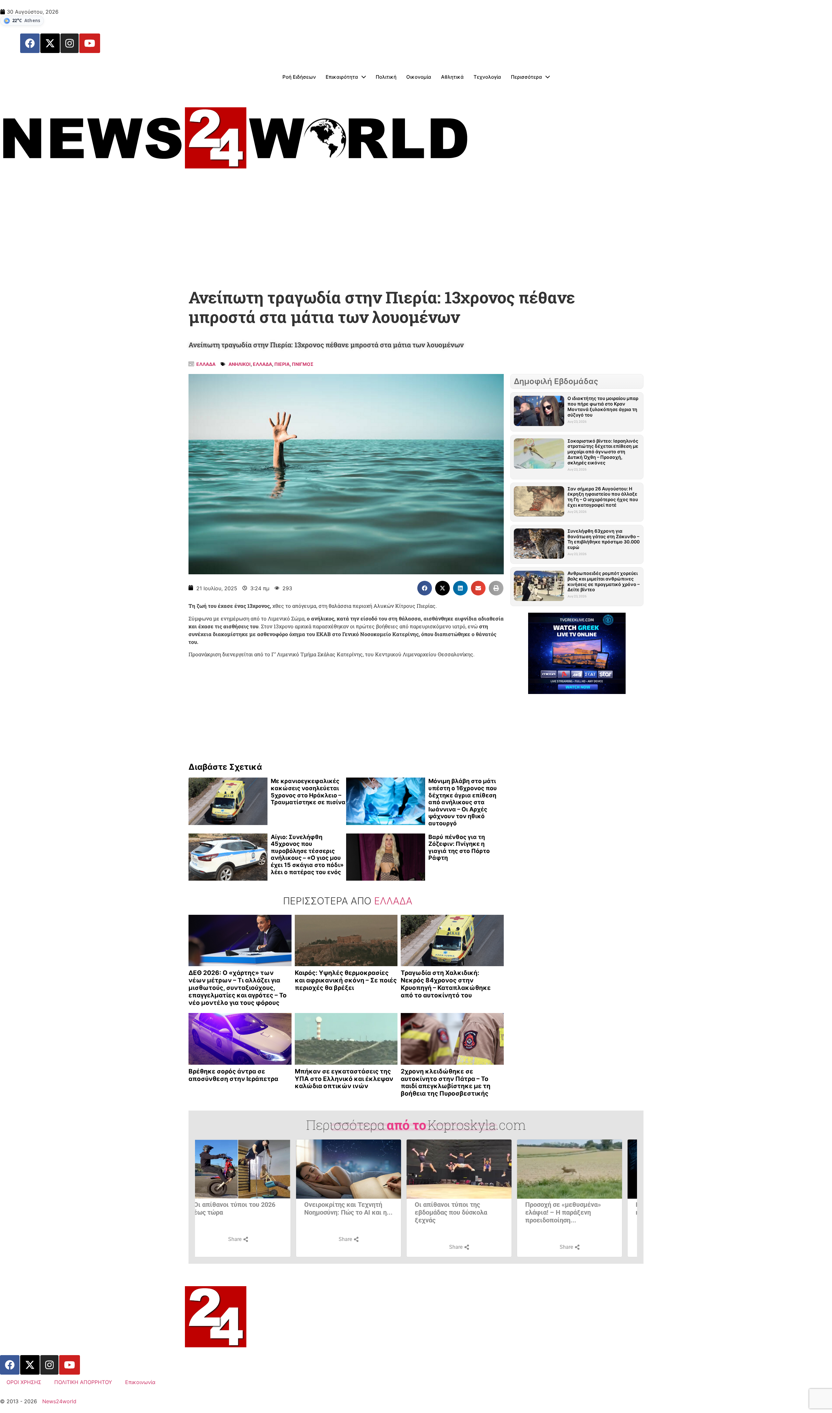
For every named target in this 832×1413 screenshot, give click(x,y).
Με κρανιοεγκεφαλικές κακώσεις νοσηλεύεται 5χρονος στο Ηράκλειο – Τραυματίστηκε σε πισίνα (308, 792)
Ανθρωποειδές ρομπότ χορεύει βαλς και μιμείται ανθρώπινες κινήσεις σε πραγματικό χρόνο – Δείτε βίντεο (603, 581)
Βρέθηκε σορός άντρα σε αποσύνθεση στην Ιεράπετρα (233, 1075)
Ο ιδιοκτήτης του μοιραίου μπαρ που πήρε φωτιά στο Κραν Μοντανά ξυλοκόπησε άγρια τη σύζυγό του (602, 406)
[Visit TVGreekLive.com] (577, 653)
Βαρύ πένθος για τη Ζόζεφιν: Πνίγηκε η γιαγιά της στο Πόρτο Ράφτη (459, 847)
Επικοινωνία (140, 1382)
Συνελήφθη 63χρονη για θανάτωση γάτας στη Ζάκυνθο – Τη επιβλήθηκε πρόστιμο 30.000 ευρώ (603, 539)
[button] (424, 588)
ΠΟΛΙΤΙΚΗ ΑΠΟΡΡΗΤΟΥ (83, 1382)
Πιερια (282, 364)
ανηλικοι (239, 364)
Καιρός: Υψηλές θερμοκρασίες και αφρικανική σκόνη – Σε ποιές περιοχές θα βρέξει (346, 980)
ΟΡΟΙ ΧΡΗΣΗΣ (23, 1382)
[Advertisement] (416, 232)
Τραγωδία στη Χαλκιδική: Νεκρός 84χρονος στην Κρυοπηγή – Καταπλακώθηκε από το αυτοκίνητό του (446, 984)
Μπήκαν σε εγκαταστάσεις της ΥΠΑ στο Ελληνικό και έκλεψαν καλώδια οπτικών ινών (344, 1079)
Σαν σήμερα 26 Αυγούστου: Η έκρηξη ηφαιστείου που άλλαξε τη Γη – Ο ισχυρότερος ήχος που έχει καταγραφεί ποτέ (602, 497)
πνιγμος (302, 364)
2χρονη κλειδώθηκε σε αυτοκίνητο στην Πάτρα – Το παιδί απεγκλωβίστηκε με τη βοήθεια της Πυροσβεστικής (445, 1082)
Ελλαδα (205, 364)
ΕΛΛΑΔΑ (262, 364)
